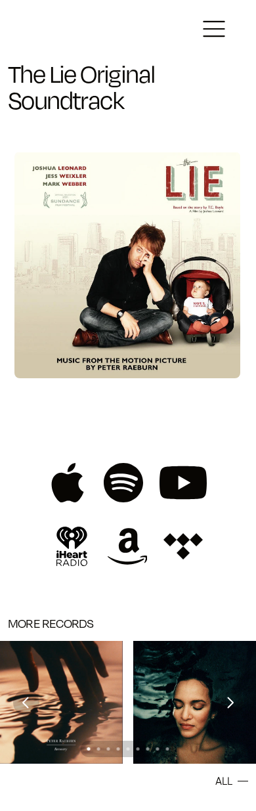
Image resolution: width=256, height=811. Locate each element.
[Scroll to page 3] (109, 749)
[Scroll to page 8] (158, 749)
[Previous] (26, 703)
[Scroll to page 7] (148, 749)
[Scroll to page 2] (99, 749)
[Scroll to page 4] (118, 749)
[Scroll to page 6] (138, 749)
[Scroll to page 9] (169, 749)
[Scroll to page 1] (87, 749)
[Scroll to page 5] (128, 749)
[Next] (230, 703)
